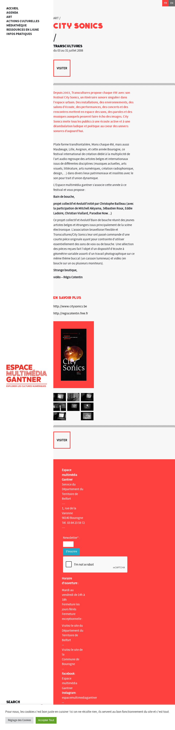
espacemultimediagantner (79, 698)
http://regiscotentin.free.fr (70, 313)
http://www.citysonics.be (70, 306)
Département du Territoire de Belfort (72, 635)
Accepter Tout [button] (46, 720)
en (171, 3)
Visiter (62, 68)
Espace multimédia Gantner (69, 683)
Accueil (12, 8)
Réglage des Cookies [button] (19, 720)
